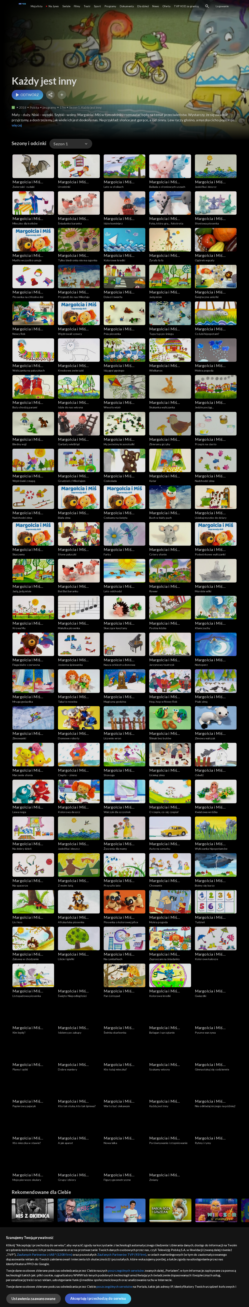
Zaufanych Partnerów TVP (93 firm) (121, 1254)
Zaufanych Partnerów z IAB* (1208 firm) (44, 1254)
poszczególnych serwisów (126, 1270)
